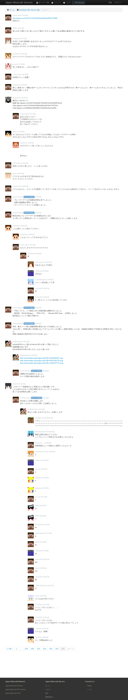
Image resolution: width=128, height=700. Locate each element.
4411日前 (45, 398)
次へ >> (71, 649)
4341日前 (32, 245)
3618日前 (44, 469)
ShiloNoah (31, 253)
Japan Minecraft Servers (18, 2)
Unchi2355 (38, 288)
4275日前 (21, 64)
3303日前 (46, 605)
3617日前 (45, 478)
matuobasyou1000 (41, 432)
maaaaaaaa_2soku (41, 452)
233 (50, 649)
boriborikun (16, 226)
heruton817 (16, 54)
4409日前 (26, 341)
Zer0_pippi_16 (40, 262)
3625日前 (45, 271)
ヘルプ (68, 2)
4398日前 (31, 234)
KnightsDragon (17, 341)
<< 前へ (10, 649)
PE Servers (79, 2)
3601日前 (43, 505)
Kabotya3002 (17, 186)
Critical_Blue (16, 15)
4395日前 (38, 197)
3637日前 (48, 262)
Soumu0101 (16, 98)
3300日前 (50, 280)
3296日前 (46, 288)
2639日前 (46, 297)
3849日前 (49, 418)
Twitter (89, 686)
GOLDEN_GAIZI (40, 418)
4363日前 (25, 163)
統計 (46, 693)
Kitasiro (15, 132)
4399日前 (24, 226)
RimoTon (15, 384)
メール (89, 689)
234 (56, 649)
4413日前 (22, 384)
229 (26, 649)
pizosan (15, 64)
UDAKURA (38, 297)
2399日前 (45, 637)
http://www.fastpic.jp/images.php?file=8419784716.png (41, 361)
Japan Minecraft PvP (12, 693)
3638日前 (38, 253)
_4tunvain (38, 271)
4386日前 (25, 186)
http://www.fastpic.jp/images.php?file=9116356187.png (41, 358)
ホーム (47, 686)
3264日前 (45, 629)
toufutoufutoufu (40, 533)
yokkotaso (38, 478)
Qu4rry (37, 542)
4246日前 (25, 15)
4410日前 (41, 409)
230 (32, 649)
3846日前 (51, 432)
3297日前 (50, 585)
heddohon (23, 143)
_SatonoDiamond (41, 585)
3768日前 (52, 452)
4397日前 (38, 213)
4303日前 (25, 74)
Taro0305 (38, 637)
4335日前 (30, 143)
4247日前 (21, 28)
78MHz (14, 28)
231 (38, 649)
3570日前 (43, 542)
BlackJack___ (39, 443)
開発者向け (49, 697)
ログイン (118, 2)
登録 (110, 2)
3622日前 (45, 460)
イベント (57, 2)
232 (44, 649)
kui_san (37, 469)
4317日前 (32, 114)
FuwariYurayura (17, 197)
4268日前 (24, 54)
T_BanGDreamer (41, 280)
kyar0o (14, 173)
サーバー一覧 (43, 2)
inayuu (37, 596)
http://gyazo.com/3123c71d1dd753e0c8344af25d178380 (34, 18)
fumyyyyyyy (16, 85)
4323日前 (24, 98)
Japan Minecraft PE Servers (15, 689)
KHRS (37, 505)
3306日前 (43, 596)
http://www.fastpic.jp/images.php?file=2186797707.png (41, 363)
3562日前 (46, 559)
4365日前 (21, 173)
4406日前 (38, 308)
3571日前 (46, 524)
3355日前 (46, 577)
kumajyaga (16, 38)
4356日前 (21, 132)
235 (63, 649)
